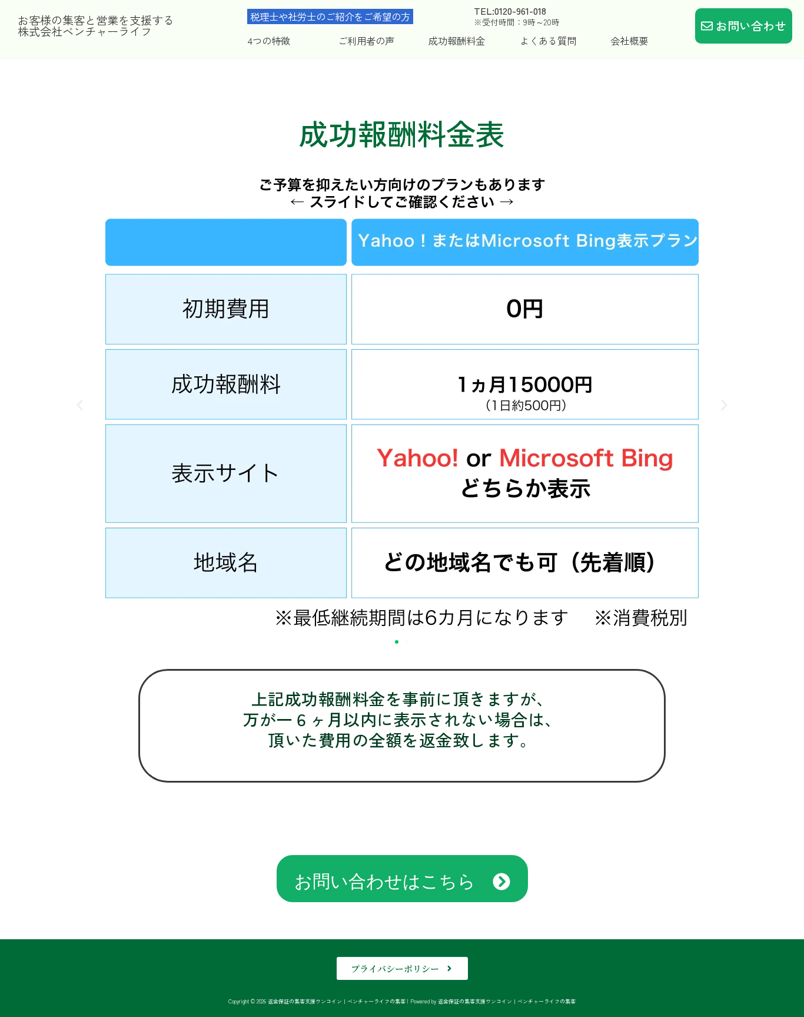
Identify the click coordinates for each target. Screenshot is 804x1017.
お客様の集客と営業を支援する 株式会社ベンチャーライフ (96, 25)
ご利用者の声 (366, 41)
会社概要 (629, 41)
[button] (79, 404)
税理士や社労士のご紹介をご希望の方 (330, 16)
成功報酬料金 (456, 41)
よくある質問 (548, 41)
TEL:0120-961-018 (510, 11)
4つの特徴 (268, 41)
